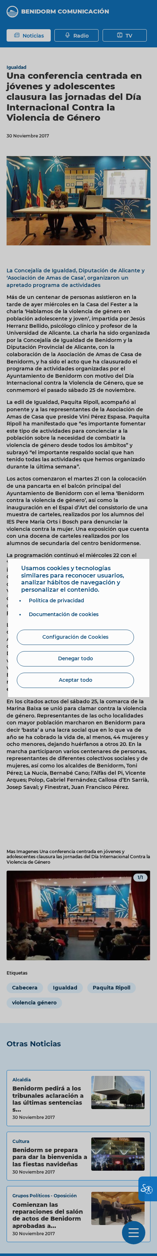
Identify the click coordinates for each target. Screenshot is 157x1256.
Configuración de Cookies (75, 637)
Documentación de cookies (64, 614)
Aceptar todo (75, 680)
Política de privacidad (56, 600)
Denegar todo (75, 658)
